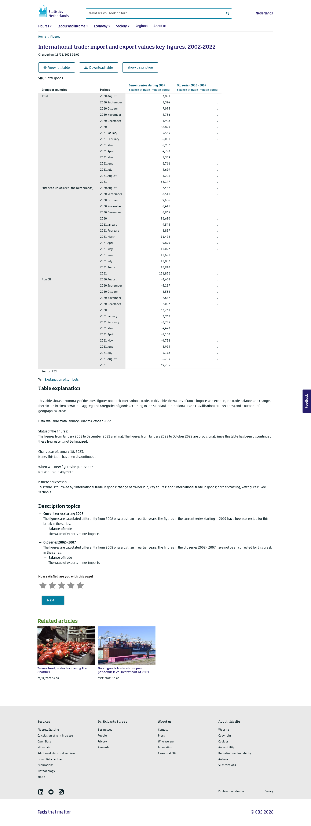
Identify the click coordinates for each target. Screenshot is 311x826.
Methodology (46, 771)
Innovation (165, 747)
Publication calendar (231, 791)
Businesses (105, 730)
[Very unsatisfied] (43, 584)
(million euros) (149, 87)
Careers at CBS (167, 753)
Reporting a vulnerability (234, 753)
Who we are (166, 741)
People (102, 735)
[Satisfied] (71, 584)
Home (42, 37)
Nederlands (264, 13)
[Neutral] (61, 584)
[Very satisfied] (80, 584)
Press (161, 735)
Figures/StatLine (48, 730)
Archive (223, 759)
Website (223, 730)
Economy (100, 26)
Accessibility (226, 747)
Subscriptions (227, 765)
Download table (101, 68)
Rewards (103, 747)
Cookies (223, 741)
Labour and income (71, 26)
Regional (142, 26)
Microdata (43, 747)
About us (160, 26)
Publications (45, 765)
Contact (163, 730)
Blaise (41, 777)
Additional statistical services (56, 753)
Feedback (306, 401)
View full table (59, 68)
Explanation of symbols (61, 379)
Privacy (102, 741)
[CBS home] (57, 10)
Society (121, 26)
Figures (43, 26)
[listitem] (40, 792)
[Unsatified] (52, 584)
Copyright (224, 735)
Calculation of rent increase (55, 735)
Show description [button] (140, 67)
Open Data (44, 741)
